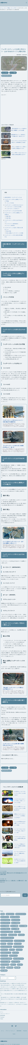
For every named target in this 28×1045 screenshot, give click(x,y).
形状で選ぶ (8, 218)
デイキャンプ (4, 949)
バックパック (4, 955)
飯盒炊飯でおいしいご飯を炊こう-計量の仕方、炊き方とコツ (13, 1002)
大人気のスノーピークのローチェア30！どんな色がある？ (19, 793)
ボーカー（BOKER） (10, 225)
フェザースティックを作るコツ (12, 208)
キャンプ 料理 (14, 926)
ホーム (1, 8)
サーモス (3, 943)
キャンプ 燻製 (15, 929)
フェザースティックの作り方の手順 (13, 206)
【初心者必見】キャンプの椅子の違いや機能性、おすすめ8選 (13, 997)
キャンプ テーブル (5, 923)
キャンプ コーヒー (5, 920)
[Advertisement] (14, 28)
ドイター (12, 949)
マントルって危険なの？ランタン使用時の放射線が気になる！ (19, 845)
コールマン (21, 934)
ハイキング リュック (6, 952)
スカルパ (10, 943)
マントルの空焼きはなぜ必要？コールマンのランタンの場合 (19, 823)
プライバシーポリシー (5, 1013)
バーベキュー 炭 (15, 961)
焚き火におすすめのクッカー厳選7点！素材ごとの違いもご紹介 (13, 988)
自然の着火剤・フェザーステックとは (13, 197)
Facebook (2, 1017)
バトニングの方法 (10, 203)
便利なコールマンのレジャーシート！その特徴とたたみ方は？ (19, 815)
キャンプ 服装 (23, 926)
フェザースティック (7, 75)
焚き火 (3, 967)
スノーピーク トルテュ (6, 946)
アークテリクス (5, 917)
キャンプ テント (15, 920)
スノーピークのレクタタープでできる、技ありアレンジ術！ (19, 830)
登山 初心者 (10, 967)
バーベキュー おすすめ (6, 958)
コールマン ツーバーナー (7, 940)
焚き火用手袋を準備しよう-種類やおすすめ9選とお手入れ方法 (13, 983)
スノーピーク (18, 943)
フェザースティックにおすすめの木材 (13, 210)
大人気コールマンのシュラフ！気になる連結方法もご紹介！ (19, 860)
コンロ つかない (12, 934)
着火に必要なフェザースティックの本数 (14, 233)
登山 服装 (18, 967)
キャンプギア (13, 8)
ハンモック (15, 952)
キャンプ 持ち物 (5, 926)
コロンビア (4, 934)
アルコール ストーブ (21, 914)
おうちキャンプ (10, 914)
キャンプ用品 (7, 8)
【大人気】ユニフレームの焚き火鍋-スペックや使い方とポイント (14, 987)
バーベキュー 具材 (5, 961)
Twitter (1, 1018)
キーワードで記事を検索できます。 (8, 891)
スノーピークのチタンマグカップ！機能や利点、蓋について (19, 853)
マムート (13, 964)
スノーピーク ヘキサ (18, 946)
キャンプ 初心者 (15, 923)
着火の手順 (8, 231)
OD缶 (3, 914)
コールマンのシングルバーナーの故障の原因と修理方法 (19, 838)
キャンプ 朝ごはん (5, 929)
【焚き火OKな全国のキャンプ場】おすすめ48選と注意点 (12, 985)
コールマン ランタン (19, 940)
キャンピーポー (8, 1044)
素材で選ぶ (8, 216)
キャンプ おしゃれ (15, 917)
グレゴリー (17, 932)
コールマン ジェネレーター (7, 937)
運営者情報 (2, 1015)
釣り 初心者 (4, 970)
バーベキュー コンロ (18, 958)
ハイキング (19, 949)
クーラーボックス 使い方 (7, 932)
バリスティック (13, 955)
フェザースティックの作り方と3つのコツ (14, 205)
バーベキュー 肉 (5, 964)
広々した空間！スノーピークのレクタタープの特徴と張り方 (19, 808)
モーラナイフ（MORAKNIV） (12, 223)
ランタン (20, 964)
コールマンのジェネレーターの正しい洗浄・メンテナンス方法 (19, 800)
